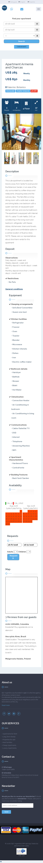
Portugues (13, 2)
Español (32, 2)
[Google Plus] (18, 713)
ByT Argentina (17, 843)
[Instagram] (14, 713)
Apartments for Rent (10, 734)
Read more (6, 705)
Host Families (7, 742)
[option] (21, 132)
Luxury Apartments (9, 748)
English (22, 2)
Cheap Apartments (9, 745)
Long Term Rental (9, 737)
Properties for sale (9, 740)
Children (22, 552)
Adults (10, 552)
